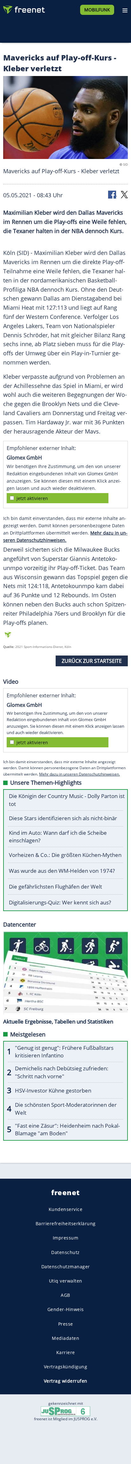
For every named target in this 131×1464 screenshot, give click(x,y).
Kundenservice (66, 1209)
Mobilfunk (97, 10)
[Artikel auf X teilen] (124, 194)
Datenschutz (65, 1252)
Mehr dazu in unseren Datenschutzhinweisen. (79, 774)
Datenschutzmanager (65, 1267)
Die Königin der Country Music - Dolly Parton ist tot (67, 800)
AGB (65, 1295)
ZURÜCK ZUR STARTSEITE (92, 660)
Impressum (66, 1238)
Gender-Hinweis (65, 1309)
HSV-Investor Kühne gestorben (53, 1090)
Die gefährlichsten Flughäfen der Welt (55, 886)
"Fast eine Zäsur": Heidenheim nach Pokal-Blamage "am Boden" (67, 1129)
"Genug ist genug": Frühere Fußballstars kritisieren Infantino (64, 1051)
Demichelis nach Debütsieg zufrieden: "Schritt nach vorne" (61, 1072)
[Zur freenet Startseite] (23, 8)
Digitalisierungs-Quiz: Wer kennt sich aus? (60, 902)
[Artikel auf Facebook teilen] (112, 194)
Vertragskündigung (65, 1367)
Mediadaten (65, 1338)
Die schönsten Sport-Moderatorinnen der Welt (66, 1108)
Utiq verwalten (65, 1281)
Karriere (65, 1352)
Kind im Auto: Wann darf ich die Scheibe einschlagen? (58, 836)
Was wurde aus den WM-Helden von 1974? (62, 870)
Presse (65, 1324)
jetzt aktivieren (32, 498)
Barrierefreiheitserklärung (66, 1223)
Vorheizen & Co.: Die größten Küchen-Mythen (65, 855)
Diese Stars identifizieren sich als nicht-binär (63, 818)
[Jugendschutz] (65, 1411)
